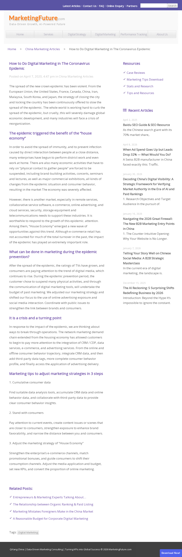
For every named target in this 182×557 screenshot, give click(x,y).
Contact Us (90, 6)
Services (48, 34)
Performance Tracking (134, 34)
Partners (132, 6)
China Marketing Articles (42, 49)
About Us (162, 34)
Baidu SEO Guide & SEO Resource (146, 125)
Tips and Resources (140, 93)
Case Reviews (136, 73)
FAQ (101, 6)
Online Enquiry (115, 6)
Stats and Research (140, 86)
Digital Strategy (77, 34)
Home (20, 34)
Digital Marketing (105, 34)
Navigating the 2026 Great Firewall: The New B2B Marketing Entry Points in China (149, 224)
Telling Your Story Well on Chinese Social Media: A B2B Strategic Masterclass (147, 258)
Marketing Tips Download (145, 79)
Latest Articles (72, 6)
